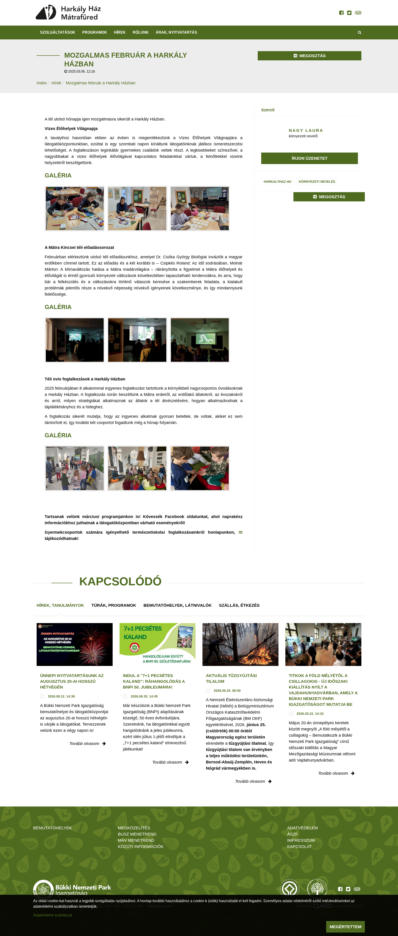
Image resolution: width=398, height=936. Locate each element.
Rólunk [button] (141, 32)
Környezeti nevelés (317, 181)
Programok (94, 32)
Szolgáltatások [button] (57, 32)
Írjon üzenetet (310, 158)
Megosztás (312, 55)
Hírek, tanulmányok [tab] (60, 605)
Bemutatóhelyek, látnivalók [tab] (177, 605)
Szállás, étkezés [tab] (239, 605)
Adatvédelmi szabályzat (52, 915)
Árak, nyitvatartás (176, 32)
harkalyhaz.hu (277, 181)
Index (42, 83)
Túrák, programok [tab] (113, 605)
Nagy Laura (306, 130)
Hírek (120, 32)
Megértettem (345, 926)
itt (241, 532)
